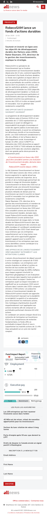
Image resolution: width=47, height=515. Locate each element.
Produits (10, 22)
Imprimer (24, 338)
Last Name (8, 474)
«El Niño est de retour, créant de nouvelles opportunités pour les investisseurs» (21, 421)
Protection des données (32, 513)
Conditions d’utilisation (15, 513)
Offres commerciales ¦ (21, 501)
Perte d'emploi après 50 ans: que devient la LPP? (22, 436)
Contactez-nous (37, 501)
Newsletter (39, 2)
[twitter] (23, 341)
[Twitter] (7, 2)
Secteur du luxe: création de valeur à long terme (21, 428)
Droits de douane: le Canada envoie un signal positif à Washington (23, 444)
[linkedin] (26, 341)
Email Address (10, 455)
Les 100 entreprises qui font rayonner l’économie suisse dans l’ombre (19, 413)
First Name (8, 464)
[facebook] (19, 341)
